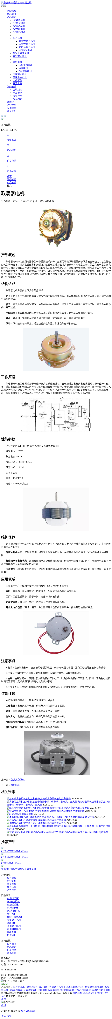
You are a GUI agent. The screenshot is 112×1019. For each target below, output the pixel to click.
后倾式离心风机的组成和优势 (55, 798)
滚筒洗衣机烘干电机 (99, 990)
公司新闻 (17, 89)
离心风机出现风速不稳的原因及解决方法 (73, 817)
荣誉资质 (11, 884)
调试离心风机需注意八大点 (52, 823)
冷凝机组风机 (16, 990)
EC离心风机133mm (11, 863)
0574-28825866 (28, 1011)
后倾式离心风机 (27, 44)
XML (85, 993)
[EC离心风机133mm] (2, 860)
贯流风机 (17, 83)
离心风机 (17, 38)
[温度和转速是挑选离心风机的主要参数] (28, 808)
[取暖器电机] (14, 814)
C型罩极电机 (25, 71)
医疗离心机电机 (80, 990)
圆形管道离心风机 (22, 987)
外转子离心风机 (40, 987)
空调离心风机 (17, 779)
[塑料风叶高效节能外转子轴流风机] (2, 866)
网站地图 (77, 993)
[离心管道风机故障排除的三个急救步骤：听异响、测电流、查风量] (42, 801)
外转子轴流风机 (21, 53)
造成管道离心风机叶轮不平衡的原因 (66, 811)
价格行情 (17, 96)
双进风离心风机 (27, 47)
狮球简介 (11, 14)
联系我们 (11, 111)
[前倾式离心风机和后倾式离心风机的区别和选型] (32, 832)
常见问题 (17, 99)
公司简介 (11, 878)
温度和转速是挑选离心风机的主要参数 (69, 808)
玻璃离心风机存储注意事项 (52, 820)
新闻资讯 (11, 86)
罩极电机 (17, 62)
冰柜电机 (15, 785)
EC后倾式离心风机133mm (14, 857)
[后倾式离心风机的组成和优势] (23, 798)
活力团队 (11, 890)
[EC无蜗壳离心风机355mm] (2, 848)
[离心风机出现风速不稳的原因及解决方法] (29, 817)
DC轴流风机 (19, 23)
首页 (9, 176)
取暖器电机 (27, 814)
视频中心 (11, 102)
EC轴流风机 (19, 20)
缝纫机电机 (66, 990)
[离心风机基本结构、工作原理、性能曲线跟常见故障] (35, 826)
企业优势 (11, 105)
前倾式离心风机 (27, 41)
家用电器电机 (20, 77)
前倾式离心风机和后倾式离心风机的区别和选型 (83, 832)
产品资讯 (17, 92)
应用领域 (11, 108)
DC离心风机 (19, 32)
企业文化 (11, 881)
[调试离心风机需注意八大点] (22, 823)
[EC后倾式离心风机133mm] (2, 854)
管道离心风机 (20, 56)
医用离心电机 (20, 74)
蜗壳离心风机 (26, 50)
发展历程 (11, 887)
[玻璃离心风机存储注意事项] (22, 820)
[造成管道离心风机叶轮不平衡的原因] (27, 811)
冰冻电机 (23, 68)
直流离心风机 (71, 987)
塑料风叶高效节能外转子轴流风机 (18, 869)
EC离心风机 (19, 26)
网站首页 (11, 11)
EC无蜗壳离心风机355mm (14, 851)
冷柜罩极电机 (26, 65)
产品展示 (11, 17)
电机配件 (17, 80)
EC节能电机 (19, 29)
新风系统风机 (30, 990)
